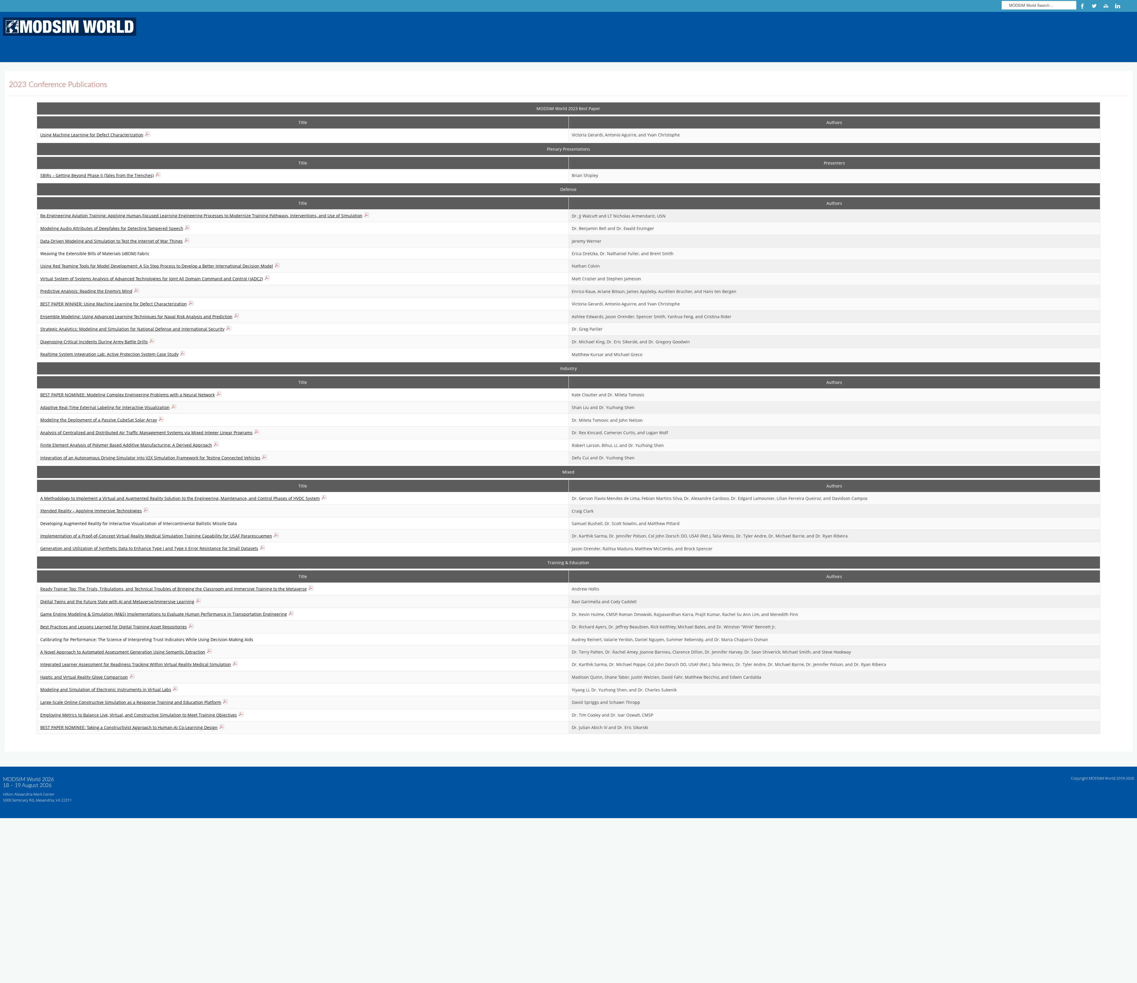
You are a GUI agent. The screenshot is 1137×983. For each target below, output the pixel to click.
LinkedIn (1118, 6)
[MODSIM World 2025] (68, 26)
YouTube (1106, 6)
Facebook (1082, 6)
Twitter (1094, 6)
